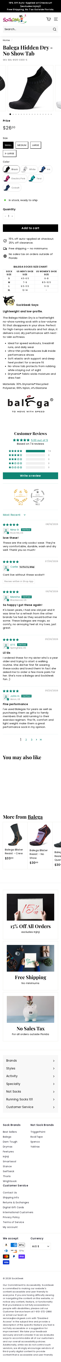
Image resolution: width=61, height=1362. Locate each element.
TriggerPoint (38, 1132)
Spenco (35, 1141)
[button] (16, 451)
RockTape (36, 1136)
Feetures (8, 1151)
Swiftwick (8, 1171)
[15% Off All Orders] (30, 907)
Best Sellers (10, 1132)
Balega (35, 816)
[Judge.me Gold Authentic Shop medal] (20, 496)
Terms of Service (13, 1222)
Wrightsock (10, 1181)
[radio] (8, 145)
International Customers (18, 1212)
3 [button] (31, 739)
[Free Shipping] (30, 958)
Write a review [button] (30, 476)
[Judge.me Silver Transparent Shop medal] (37, 496)
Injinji (6, 1156)
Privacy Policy (11, 1217)
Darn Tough (10, 1141)
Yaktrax (35, 1146)
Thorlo (7, 1176)
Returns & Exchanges (16, 1202)
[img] (11, 524)
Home (6, 40)
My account (10, 1227)
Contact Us (10, 1192)
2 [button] (26, 739)
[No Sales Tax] (30, 1009)
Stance (7, 1166)
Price (6, 121)
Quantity (9, 209)
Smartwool (9, 1161)
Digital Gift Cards (13, 1207)
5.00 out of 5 (39, 440)
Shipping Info (11, 1197)
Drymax (7, 1146)
